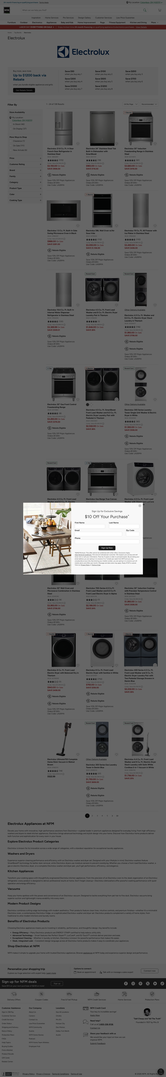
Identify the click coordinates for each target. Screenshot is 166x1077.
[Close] (140, 506)
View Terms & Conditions (83, 555)
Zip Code (130, 530)
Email (77, 530)
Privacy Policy (85, 565)
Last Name (114, 523)
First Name (79, 523)
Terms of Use (96, 565)
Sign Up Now (107, 548)
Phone (77, 538)
